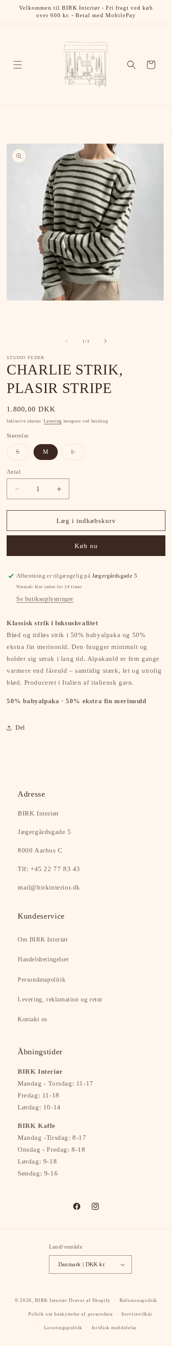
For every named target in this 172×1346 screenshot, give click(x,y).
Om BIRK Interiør (43, 939)
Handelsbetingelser (43, 959)
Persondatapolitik (41, 979)
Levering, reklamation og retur (60, 999)
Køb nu (86, 545)
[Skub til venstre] (66, 341)
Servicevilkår (136, 1313)
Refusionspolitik (138, 1300)
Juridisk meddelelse (114, 1327)
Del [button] (20, 727)
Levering (53, 421)
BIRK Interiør (51, 1300)
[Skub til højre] (105, 341)
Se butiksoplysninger (45, 599)
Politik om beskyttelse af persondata (70, 1313)
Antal (14, 471)
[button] (17, 64)
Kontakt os (32, 1019)
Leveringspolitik (63, 1327)
